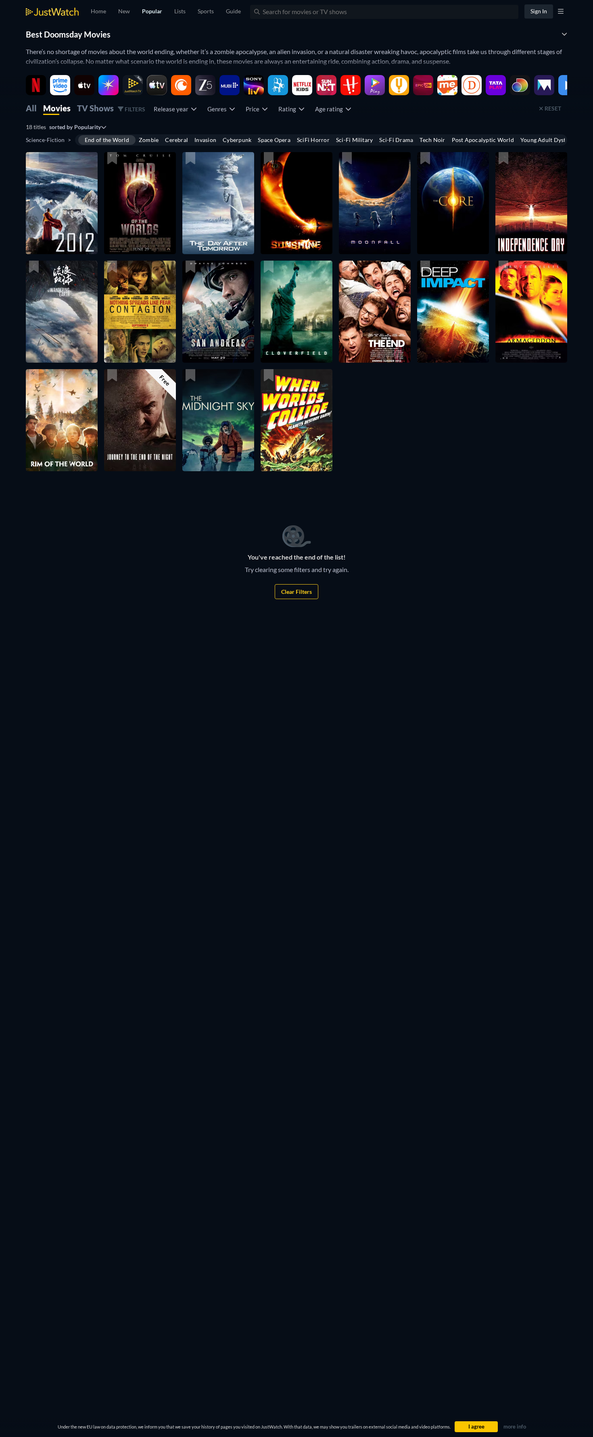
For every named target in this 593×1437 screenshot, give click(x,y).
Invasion (205, 139)
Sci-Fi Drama (396, 139)
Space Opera (274, 139)
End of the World (107, 139)
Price (254, 109)
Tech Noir (432, 139)
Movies (57, 108)
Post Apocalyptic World (483, 139)
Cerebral (176, 139)
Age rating (330, 109)
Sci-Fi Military (354, 139)
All (31, 108)
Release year (172, 109)
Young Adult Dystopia (548, 139)
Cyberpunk (237, 139)
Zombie (149, 139)
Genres (218, 109)
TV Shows (95, 108)
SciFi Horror (313, 139)
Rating (288, 109)
